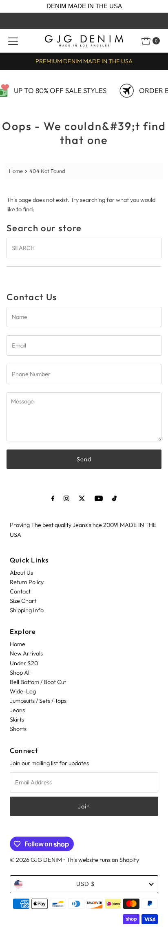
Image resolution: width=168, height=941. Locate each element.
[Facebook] (53, 498)
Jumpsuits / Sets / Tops (38, 700)
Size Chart (23, 600)
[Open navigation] (13, 41)
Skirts (17, 719)
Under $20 (24, 663)
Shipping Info (27, 610)
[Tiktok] (114, 498)
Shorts (18, 729)
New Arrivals (26, 653)
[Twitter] (82, 498)
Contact (20, 591)
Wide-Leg (23, 691)
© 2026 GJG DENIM (36, 860)
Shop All (20, 672)
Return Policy (27, 582)
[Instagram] (66, 498)
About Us (21, 572)
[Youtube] (99, 498)
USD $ (85, 884)
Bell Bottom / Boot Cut (38, 682)
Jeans (17, 710)
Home (16, 171)
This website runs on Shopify (102, 860)
